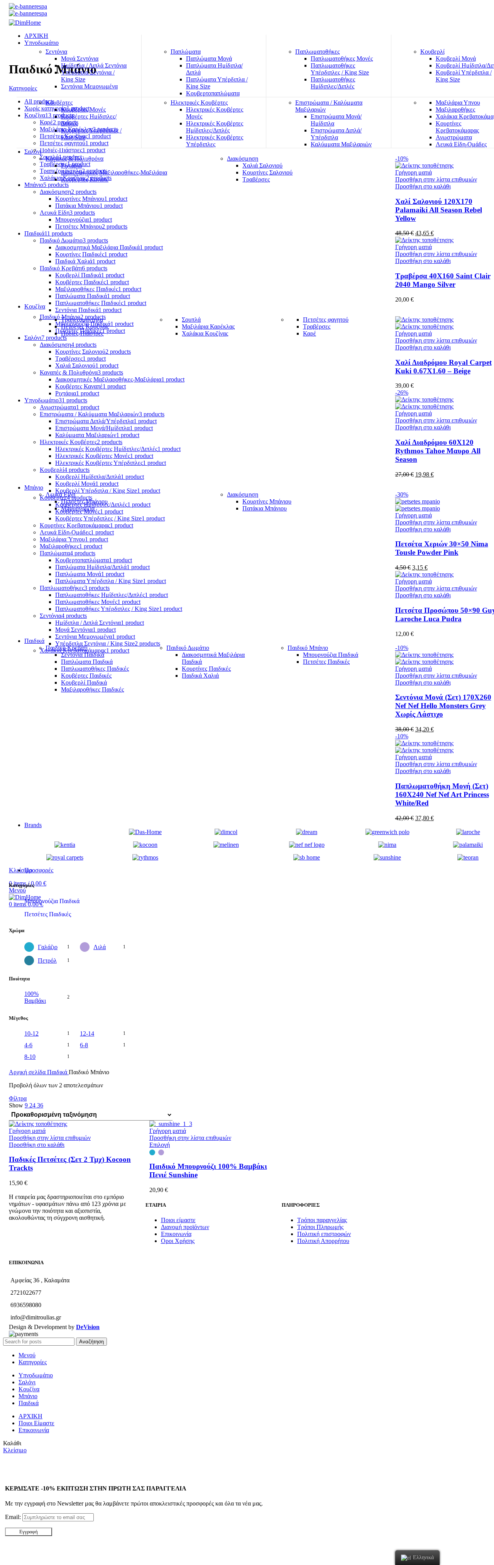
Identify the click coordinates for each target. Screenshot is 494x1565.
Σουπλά (191, 319)
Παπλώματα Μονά (209, 58)
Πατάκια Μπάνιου (264, 508)
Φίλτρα (18, 1098)
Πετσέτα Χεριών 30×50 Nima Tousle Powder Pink (441, 548)
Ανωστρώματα (454, 137)
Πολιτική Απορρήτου (323, 1241)
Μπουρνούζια (78, 508)
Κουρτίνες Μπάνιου (266, 501)
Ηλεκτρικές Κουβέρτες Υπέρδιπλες (214, 141)
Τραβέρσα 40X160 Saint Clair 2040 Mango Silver (443, 280)
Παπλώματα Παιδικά (87, 661)
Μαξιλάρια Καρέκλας (208, 326)
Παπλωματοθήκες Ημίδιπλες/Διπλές (333, 83)
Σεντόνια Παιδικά (82, 654)
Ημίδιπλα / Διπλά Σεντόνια (94, 65)
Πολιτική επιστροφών (324, 1234)
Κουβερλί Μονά (456, 58)
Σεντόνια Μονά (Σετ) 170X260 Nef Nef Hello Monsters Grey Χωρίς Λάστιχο (443, 705)
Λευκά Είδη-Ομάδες (461, 144)
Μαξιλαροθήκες (455, 109)
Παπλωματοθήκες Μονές (342, 58)
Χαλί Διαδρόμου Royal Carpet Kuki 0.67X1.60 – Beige (443, 366)
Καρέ (309, 333)
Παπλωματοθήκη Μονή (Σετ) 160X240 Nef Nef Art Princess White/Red (442, 794)
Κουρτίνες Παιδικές (206, 668)
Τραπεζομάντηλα (82, 319)
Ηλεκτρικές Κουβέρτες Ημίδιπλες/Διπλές (214, 127)
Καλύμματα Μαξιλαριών (341, 144)
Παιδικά (58, 1072)
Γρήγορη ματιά (413, 172)
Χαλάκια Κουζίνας (205, 333)
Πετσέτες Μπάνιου (84, 501)
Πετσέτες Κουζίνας (85, 326)
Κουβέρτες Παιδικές (86, 675)
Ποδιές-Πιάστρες (82, 333)
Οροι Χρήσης (178, 1241)
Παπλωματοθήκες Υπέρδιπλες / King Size (340, 69)
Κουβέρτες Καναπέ (84, 179)
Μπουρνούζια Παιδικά (330, 654)
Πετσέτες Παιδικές (326, 661)
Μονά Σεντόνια (79, 58)
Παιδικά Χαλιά (200, 675)
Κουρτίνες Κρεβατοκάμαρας (457, 127)
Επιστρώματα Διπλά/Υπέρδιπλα (336, 134)
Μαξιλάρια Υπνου (458, 102)
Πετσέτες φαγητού (326, 319)
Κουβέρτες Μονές (83, 109)
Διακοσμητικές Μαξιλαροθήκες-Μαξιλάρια (114, 172)
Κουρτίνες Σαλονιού (267, 172)
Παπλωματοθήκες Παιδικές (95, 668)
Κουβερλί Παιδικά (84, 682)
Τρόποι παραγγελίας (322, 1220)
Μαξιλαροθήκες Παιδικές (92, 689)
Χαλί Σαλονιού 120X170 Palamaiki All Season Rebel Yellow (438, 209)
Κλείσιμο (20, 870)
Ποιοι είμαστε (178, 1220)
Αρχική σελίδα (28, 1072)
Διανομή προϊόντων (185, 1227)
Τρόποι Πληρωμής (320, 1227)
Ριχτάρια (71, 165)
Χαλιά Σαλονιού (262, 165)
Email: (13, 1517)
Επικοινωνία (176, 1234)
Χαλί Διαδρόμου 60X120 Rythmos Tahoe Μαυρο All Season (437, 450)
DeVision (88, 1327)
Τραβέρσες (256, 179)
